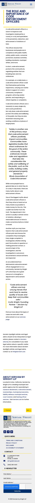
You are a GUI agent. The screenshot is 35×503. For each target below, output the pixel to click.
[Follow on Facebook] (8, 431)
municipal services (21, 394)
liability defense (8, 394)
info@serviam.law (13, 461)
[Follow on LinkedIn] (4, 431)
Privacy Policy (11, 443)
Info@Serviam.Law (19, 352)
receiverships (7, 392)
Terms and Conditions (14, 440)
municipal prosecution (20, 392)
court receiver (8, 397)
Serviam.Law (17, 399)
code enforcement (24, 390)
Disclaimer (10, 445)
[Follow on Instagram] (11, 431)
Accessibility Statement (15, 448)
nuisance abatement (10, 390)
